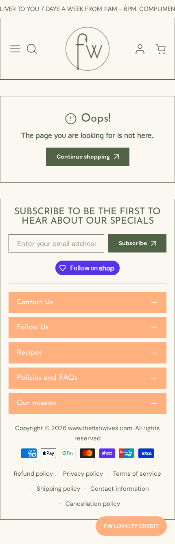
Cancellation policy (93, 504)
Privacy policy (83, 474)
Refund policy (33, 474)
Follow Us (32, 327)
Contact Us (35, 302)
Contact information (119, 489)
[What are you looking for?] (32, 49)
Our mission (36, 403)
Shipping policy (58, 489)
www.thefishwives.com (100, 428)
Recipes (29, 353)
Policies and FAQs (47, 378)
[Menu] (15, 48)
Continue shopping (83, 156)
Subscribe (133, 243)
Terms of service (137, 474)
